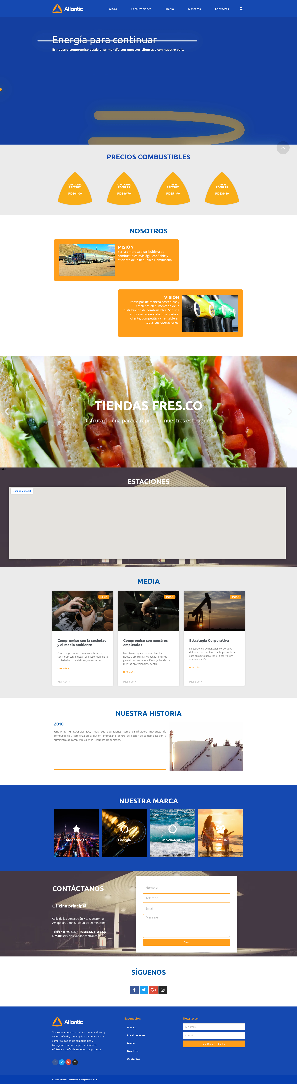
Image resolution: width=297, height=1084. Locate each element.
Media (170, 9)
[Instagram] (162, 990)
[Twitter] (144, 990)
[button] (1, 469)
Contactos (222, 9)
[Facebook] (134, 990)
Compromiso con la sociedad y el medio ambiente (82, 642)
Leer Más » (63, 668)
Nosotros (194, 9)
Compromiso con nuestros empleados (145, 642)
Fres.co (112, 9)
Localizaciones (141, 9)
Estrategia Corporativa (209, 640)
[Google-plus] (153, 990)
